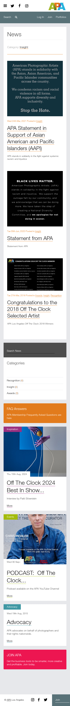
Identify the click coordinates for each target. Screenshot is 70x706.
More (9, 505)
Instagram (27, 6)
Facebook (19, 6)
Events (10, 516)
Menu (6, 6)
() (15, 380)
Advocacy (12, 606)
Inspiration (12, 429)
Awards (38, 295)
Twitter (12, 6)
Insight (24, 47)
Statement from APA (30, 238)
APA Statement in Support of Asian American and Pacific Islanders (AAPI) (30, 138)
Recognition (56, 295)
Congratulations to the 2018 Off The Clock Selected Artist (32, 309)
